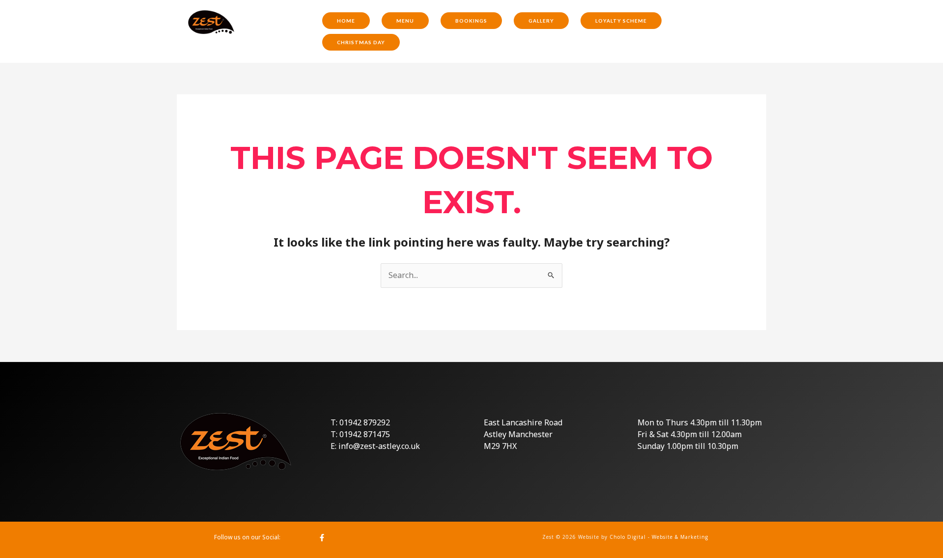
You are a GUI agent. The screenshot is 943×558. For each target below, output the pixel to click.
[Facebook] (322, 537)
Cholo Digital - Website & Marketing (659, 536)
